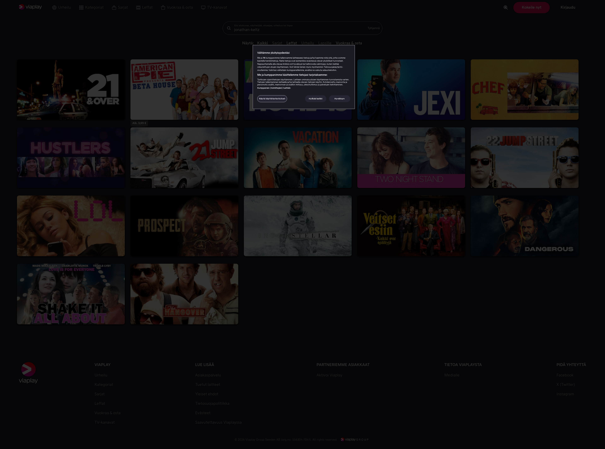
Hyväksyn (339, 99)
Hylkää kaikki (315, 99)
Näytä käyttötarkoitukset (272, 99)
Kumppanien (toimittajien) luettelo (274, 88)
